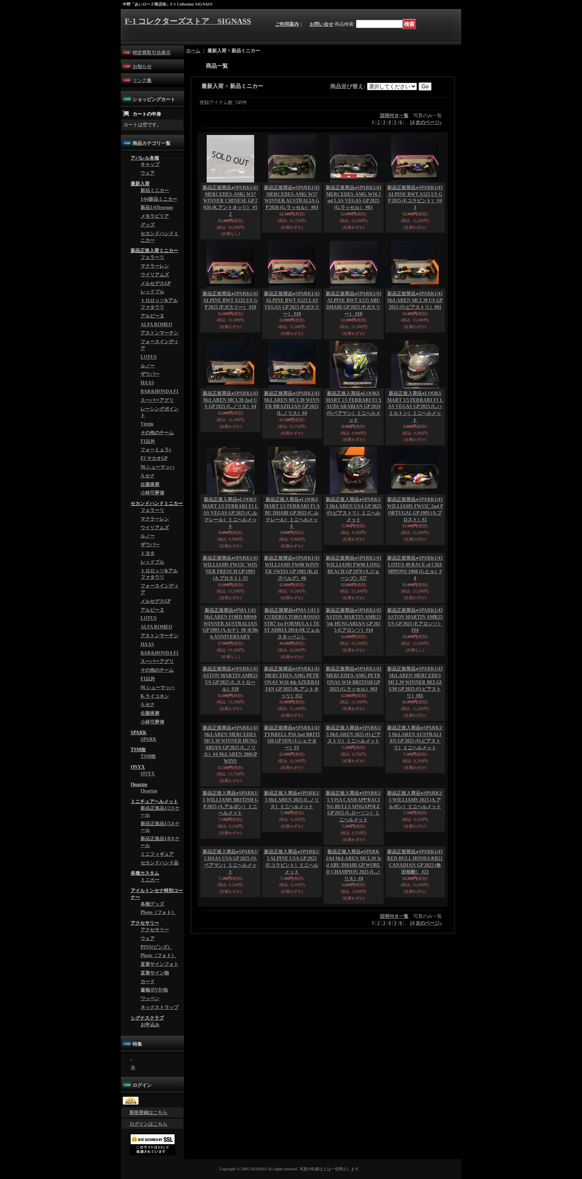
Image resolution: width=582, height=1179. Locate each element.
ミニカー (150, 972)
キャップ (150, 166)
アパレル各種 (145, 159)
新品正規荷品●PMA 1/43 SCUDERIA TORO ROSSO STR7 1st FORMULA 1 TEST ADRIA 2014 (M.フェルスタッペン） (292, 671)
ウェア (148, 176)
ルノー (148, 393)
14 (412, 122)
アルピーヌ (152, 337)
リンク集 (142, 80)
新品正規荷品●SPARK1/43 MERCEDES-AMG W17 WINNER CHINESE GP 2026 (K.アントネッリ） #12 (230, 201)
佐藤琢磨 (150, 527)
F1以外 (148, 478)
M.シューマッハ (158, 507)
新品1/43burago (157, 215)
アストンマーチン (160, 356)
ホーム (193, 50)
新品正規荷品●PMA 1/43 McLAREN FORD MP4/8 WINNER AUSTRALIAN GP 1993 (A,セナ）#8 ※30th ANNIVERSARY (230, 671)
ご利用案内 (287, 24)
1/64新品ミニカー (159, 206)
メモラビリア (155, 225)
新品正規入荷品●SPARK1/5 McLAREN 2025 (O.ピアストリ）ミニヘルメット (353, 822)
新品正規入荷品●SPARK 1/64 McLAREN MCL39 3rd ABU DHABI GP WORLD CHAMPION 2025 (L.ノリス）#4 (353, 994)
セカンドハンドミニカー (157, 548)
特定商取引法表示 (152, 52)
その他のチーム (157, 468)
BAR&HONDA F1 (160, 422)
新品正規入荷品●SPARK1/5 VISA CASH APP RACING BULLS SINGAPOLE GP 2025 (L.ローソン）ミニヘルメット (353, 895)
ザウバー (150, 402)
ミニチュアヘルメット (154, 886)
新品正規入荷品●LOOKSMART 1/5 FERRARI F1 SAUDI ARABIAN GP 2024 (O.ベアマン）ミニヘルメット (353, 407)
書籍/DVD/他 (154, 1096)
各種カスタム (145, 964)
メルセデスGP (156, 301)
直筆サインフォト (160, 1067)
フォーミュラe (156, 487)
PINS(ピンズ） (156, 1048)
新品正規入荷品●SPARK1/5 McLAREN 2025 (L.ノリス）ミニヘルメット (292, 888)
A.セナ (148, 517)
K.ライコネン (155, 766)
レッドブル (152, 310)
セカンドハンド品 (160, 953)
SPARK (138, 807)
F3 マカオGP (154, 497)
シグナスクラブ (147, 1128)
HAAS (147, 412)
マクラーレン (155, 281)
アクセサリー (145, 1020)
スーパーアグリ (157, 432)
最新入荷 (140, 188)
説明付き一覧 (394, 115)
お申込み (150, 1136)
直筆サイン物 (155, 1077)
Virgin (147, 458)
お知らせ (142, 66)
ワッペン (150, 1106)
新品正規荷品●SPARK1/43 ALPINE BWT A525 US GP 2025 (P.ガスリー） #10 (230, 300)
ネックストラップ (160, 1116)
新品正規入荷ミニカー (154, 263)
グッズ (148, 235)
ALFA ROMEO (156, 347)
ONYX (138, 846)
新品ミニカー (155, 196)
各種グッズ (152, 999)
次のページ (429, 122)
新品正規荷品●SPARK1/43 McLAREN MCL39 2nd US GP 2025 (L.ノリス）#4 (230, 400)
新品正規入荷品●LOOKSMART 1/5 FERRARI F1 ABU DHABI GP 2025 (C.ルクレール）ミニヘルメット (292, 513)
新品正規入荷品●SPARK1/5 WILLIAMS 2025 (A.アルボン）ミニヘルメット (415, 888)
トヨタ (148, 605)
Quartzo (139, 866)
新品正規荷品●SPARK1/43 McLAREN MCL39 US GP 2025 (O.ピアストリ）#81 (415, 300)
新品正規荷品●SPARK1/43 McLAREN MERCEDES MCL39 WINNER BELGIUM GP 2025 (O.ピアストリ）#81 (415, 730)
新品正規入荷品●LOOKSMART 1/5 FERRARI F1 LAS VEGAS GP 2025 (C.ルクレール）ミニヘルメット (230, 513)
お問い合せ (321, 24)
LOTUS (149, 383)
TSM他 (138, 827)
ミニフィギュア (157, 943)
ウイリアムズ (155, 291)
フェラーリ (152, 271)
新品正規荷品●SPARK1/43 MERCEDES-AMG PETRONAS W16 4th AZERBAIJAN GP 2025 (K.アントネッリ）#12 (292, 730)
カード (148, 1087)
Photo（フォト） (158, 1008)
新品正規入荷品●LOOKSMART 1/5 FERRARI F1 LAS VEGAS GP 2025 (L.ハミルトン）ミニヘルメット (415, 407)
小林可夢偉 (152, 536)
